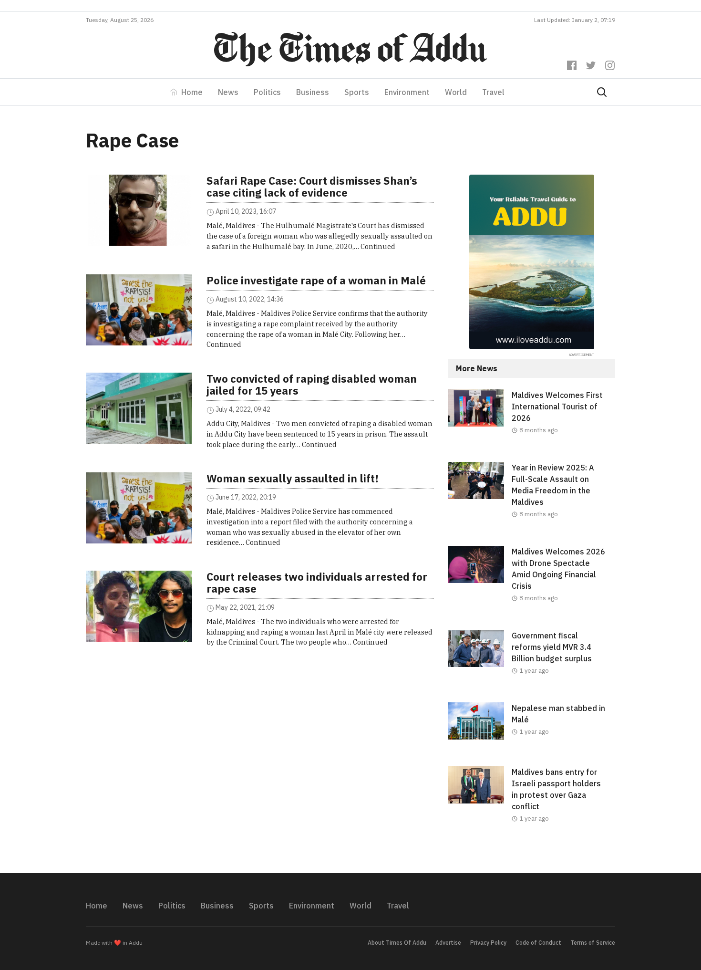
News (228, 92)
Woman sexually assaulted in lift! (292, 478)
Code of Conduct (538, 942)
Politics (267, 92)
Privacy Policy (488, 942)
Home (192, 92)
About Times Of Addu (397, 942)
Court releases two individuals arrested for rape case (316, 582)
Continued (378, 246)
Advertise (448, 942)
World (456, 92)
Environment (407, 92)
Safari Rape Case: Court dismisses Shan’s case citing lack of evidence (311, 186)
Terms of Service (592, 942)
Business (312, 92)
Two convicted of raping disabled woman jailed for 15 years (311, 384)
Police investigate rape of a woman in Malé (316, 280)
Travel (493, 92)
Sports (356, 92)
